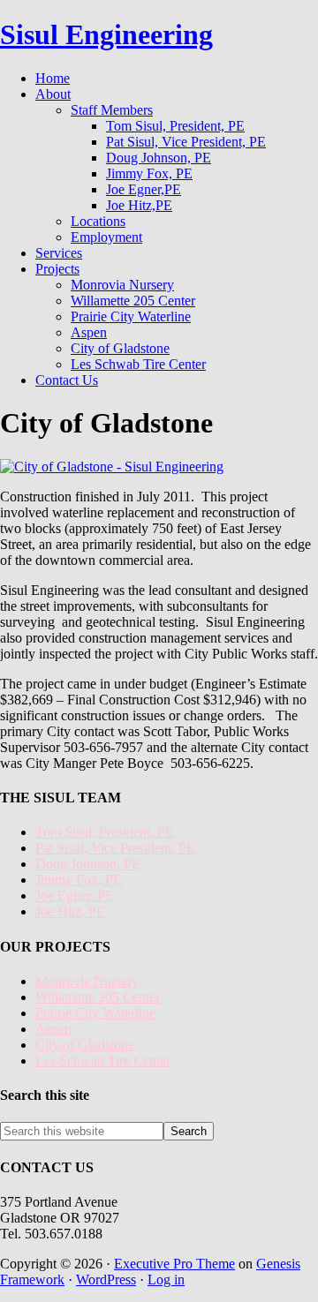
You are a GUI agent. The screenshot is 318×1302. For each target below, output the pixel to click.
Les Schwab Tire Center (102, 1060)
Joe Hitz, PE (70, 911)
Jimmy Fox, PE (78, 879)
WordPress (106, 1279)
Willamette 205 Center (97, 997)
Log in (166, 1279)
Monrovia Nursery (87, 981)
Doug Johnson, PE (87, 863)
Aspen (53, 1028)
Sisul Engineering (106, 34)
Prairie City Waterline (95, 1012)
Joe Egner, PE (74, 895)
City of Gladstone (84, 1044)
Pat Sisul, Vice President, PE (115, 847)
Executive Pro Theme (174, 1263)
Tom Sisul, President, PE (104, 831)
